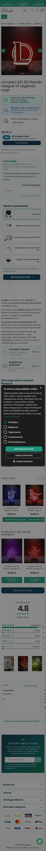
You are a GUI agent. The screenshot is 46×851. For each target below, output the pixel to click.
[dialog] (23, 425)
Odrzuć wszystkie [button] (23, 455)
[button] (23, 461)
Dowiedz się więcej (12, 416)
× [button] (41, 388)
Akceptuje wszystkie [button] (24, 449)
